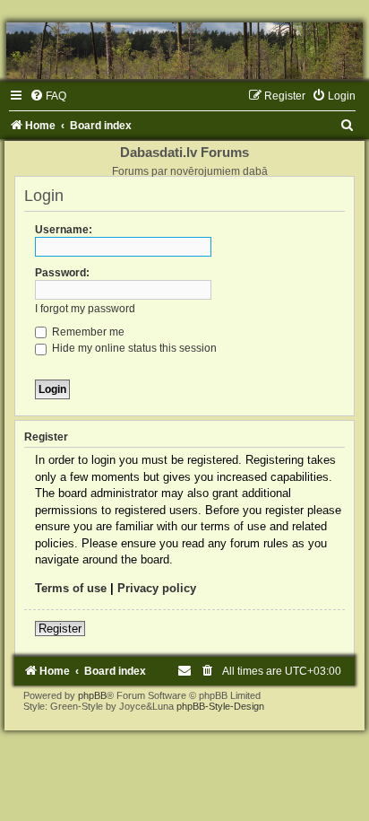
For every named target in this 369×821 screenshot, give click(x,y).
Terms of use (71, 588)
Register (60, 628)
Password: (62, 272)
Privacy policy (156, 588)
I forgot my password (85, 308)
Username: (63, 229)
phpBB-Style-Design (220, 706)
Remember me (86, 332)
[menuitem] (48, 96)
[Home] (184, 50)
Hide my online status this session (133, 348)
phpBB (92, 695)
